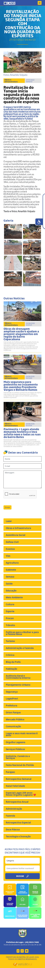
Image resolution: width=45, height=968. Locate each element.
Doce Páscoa (13, 829)
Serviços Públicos (15, 749)
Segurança (12, 691)
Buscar (20, 876)
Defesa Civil (12, 541)
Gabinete (11, 569)
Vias (8, 555)
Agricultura (12, 562)
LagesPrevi (12, 698)
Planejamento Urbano (18, 684)
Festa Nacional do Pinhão (20, 765)
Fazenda (10, 815)
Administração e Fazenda (20, 648)
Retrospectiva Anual (17, 801)
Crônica (10, 654)
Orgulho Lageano (15, 742)
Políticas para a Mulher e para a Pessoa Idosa (22, 633)
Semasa (10, 576)
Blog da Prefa (13, 661)
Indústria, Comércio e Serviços (18, 757)
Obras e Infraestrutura (18, 528)
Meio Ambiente (14, 597)
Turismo (10, 641)
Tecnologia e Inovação (18, 836)
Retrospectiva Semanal (18, 778)
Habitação (11, 668)
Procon (10, 618)
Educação (11, 590)
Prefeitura (11, 705)
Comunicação (13, 726)
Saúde (9, 583)
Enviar (7, 507)
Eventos (10, 548)
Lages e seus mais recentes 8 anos (22, 734)
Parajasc (10, 772)
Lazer (9, 521)
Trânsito (10, 625)
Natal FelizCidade (15, 785)
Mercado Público (15, 719)
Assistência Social (15, 535)
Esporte (10, 611)
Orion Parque (13, 712)
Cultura (10, 604)
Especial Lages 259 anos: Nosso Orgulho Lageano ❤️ (21, 793)
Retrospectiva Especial (18, 822)
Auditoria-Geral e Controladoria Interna (18, 676)
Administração (14, 808)
